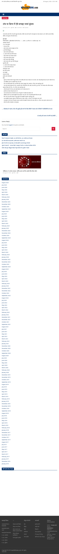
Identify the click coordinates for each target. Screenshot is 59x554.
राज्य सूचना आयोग (17, 537)
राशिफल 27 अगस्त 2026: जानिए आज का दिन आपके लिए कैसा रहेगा (20, 171)
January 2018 (5, 430)
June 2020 (4, 360)
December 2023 (6, 259)
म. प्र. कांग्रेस (5, 535)
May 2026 (4, 190)
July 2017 (4, 444)
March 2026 (5, 194)
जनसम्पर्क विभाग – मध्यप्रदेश (6, 525)
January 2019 (5, 401)
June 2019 (4, 389)
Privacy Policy (39, 534)
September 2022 (6, 295)
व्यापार (25, 534)
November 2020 (6, 348)
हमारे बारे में (37, 524)
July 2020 (4, 358)
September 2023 (6, 266)
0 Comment (19, 27)
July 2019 (4, 387)
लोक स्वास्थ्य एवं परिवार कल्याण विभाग (17, 530)
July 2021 (4, 329)
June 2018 (4, 418)
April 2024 (4, 250)
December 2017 (6, 432)
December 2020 (6, 346)
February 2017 (6, 456)
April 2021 (4, 336)
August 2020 (5, 355)
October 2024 (5, 235)
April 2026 (4, 192)
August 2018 (5, 413)
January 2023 (5, 286)
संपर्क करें (37, 526)
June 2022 (4, 302)
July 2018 (4, 415)
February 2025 (6, 226)
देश (24, 524)
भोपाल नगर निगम (16, 526)
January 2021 (5, 343)
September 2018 (6, 411)
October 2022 (5, 293)
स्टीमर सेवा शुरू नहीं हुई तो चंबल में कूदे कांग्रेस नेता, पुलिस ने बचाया (15, 148)
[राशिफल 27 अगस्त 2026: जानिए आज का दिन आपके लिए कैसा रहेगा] (29, 156)
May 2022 (4, 305)
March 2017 (5, 454)
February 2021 (6, 341)
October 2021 (5, 322)
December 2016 (6, 461)
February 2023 (6, 283)
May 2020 (4, 363)
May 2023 (4, 276)
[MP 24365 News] (29, 4)
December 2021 (6, 317)
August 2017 (5, 442)
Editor (13, 27)
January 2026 (5, 199)
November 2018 (6, 406)
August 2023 (5, 269)
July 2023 (4, 271)
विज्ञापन (36, 529)
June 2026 (4, 187)
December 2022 (6, 288)
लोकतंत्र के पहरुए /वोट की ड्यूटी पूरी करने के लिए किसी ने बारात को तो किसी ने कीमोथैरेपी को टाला (27, 109)
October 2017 (5, 437)
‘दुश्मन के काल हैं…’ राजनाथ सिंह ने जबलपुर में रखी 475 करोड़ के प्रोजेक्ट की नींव (19, 145)
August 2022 (5, 298)
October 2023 (5, 264)
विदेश (25, 526)
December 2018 (6, 403)
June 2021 (4, 331)
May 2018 (4, 420)
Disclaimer (38, 531)
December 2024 (6, 230)
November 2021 (6, 319)
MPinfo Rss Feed (40, 536)
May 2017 (4, 449)
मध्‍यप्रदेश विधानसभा (6, 532)
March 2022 (5, 310)
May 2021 (4, 334)
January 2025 (5, 228)
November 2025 (6, 204)
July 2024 (4, 242)
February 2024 (6, 254)
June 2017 (4, 447)
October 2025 (5, 206)
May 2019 (4, 391)
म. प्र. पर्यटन (4, 540)
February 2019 (6, 399)
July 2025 (4, 214)
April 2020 (4, 365)
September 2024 (6, 238)
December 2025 (6, 202)
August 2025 (5, 211)
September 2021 (6, 324)
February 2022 (6, 312)
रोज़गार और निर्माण (17, 524)
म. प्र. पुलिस (4, 542)
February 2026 (6, 197)
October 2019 (5, 379)
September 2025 (6, 209)
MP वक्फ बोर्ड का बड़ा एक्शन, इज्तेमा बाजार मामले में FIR (13, 140)
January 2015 (5, 463)
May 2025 (4, 218)
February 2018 (6, 427)
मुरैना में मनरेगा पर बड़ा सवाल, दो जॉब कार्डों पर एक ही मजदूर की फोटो (16, 143)
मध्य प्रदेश (26, 536)
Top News (26, 27)
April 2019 (4, 394)
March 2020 (5, 367)
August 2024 (5, 240)
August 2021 (5, 327)
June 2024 (4, 245)
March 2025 (5, 223)
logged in (11, 125)
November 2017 (6, 435)
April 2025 (4, 221)
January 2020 (5, 372)
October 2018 (5, 408)
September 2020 (6, 353)
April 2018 (4, 423)
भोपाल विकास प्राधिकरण (16, 534)
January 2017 (5, 459)
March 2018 (5, 425)
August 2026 (5, 182)
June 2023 (4, 274)
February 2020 (6, 370)
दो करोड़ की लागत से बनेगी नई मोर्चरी (47, 116)
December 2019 (6, 375)
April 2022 (4, 307)
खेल (25, 529)
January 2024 (5, 257)
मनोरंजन (26, 531)
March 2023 (5, 281)
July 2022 (4, 300)
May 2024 (4, 247)
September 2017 (6, 439)
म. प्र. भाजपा (5, 537)
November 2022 (6, 290)
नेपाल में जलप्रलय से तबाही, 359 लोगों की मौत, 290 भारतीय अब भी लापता (17, 138)
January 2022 (5, 314)
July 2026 (4, 185)
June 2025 (4, 216)
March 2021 (5, 339)
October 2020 (5, 351)
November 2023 (6, 262)
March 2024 (5, 252)
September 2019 (6, 382)
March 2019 (5, 396)
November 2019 (6, 377)
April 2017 (4, 451)
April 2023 (4, 278)
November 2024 (6, 233)
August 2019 (5, 384)
